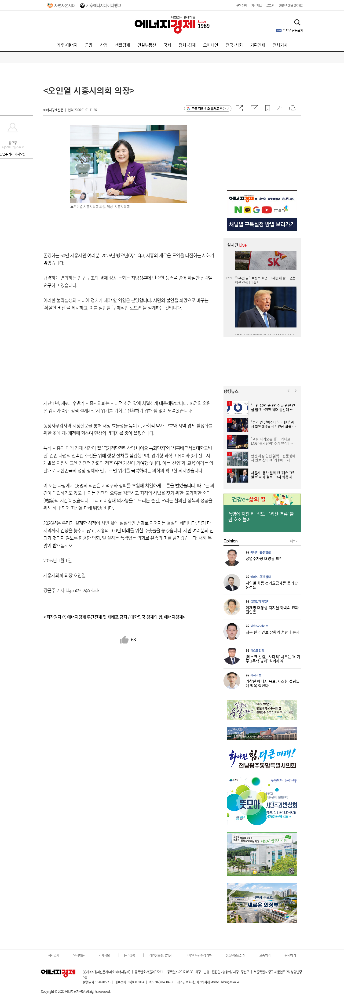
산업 (103, 45)
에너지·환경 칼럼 (260, 552)
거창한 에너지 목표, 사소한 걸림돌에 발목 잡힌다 (273, 683)
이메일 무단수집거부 (199, 955)
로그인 (270, 5)
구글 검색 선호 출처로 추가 (208, 108)
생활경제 (122, 45)
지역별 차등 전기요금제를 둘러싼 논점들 (272, 585)
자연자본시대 (64, 5)
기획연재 (257, 45)
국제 (167, 45)
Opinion (230, 541)
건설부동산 (146, 45)
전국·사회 (234, 45)
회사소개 (53, 955)
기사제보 (256, 5)
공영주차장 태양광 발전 (264, 558)
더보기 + (295, 541)
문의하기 (290, 955)
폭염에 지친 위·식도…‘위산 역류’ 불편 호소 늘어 (261, 516)
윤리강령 (129, 955)
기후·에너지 (67, 45)
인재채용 (78, 955)
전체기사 (280, 45)
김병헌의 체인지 (259, 601)
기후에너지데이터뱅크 (103, 5)
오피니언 (210, 45)
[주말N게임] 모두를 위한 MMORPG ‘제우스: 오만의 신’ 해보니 (265, 312)
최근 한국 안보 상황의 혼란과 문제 (273, 632)
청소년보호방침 (235, 955)
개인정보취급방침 (160, 955)
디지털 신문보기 (293, 30)
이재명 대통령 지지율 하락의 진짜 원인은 (272, 609)
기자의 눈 (255, 675)
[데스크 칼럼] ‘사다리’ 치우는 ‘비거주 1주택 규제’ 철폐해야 (273, 658)
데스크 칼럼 (257, 650)
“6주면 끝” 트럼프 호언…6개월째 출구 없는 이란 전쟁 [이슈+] (265, 255)
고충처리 (265, 955)
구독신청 (241, 5)
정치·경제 (187, 45)
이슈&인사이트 (259, 626)
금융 (88, 45)
